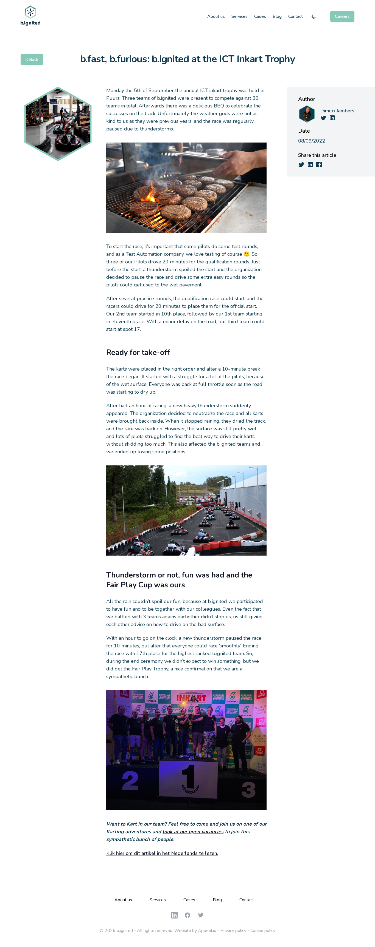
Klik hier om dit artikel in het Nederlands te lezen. (162, 853)
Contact (295, 16)
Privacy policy (233, 931)
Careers (342, 16)
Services (239, 16)
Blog (277, 16)
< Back (31, 59)
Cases (260, 16)
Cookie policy (262, 931)
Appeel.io (207, 931)
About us (216, 16)
